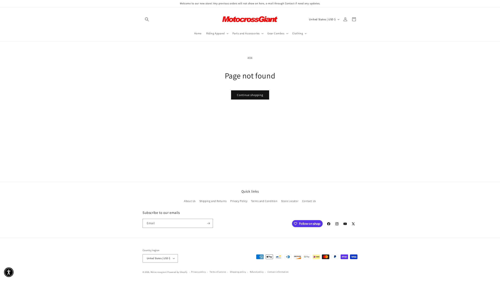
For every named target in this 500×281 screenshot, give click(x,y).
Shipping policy (238, 271)
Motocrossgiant (159, 272)
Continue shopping (250, 95)
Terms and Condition (264, 201)
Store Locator (289, 201)
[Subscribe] (208, 223)
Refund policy (257, 271)
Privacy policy (198, 271)
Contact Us (309, 201)
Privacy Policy (238, 201)
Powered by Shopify (177, 272)
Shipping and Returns (213, 201)
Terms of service (218, 271)
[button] (147, 19)
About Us (190, 201)
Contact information (278, 271)
